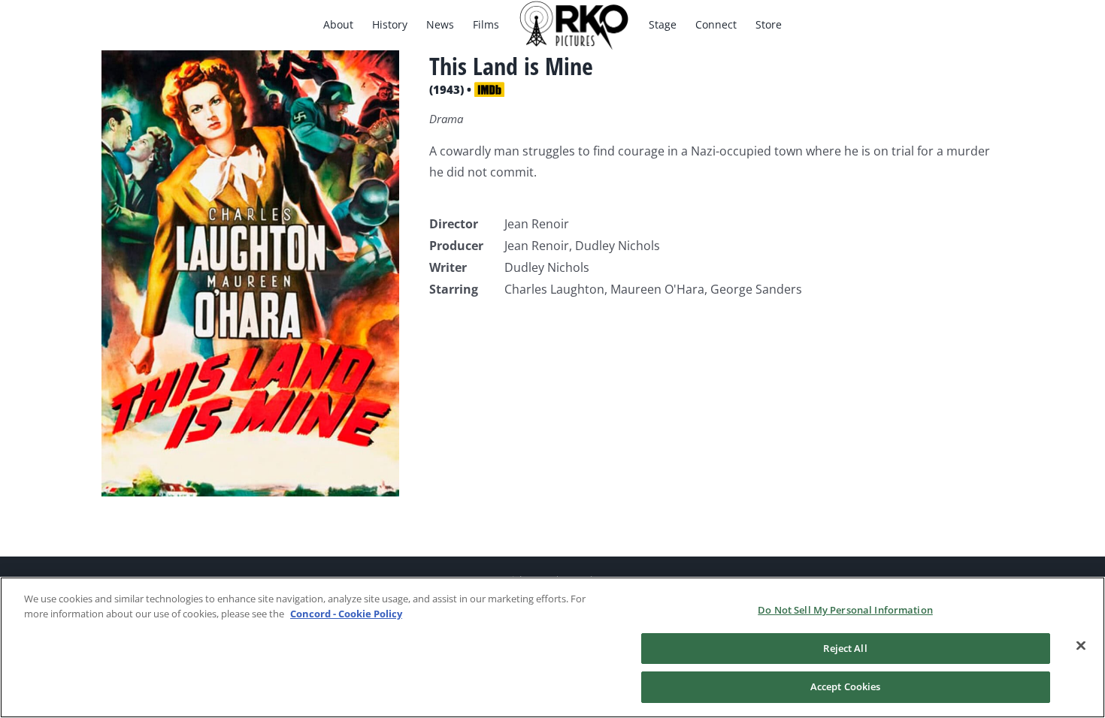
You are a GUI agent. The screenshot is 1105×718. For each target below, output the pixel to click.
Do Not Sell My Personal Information (845, 610)
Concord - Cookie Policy (346, 613)
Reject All (845, 648)
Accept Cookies (845, 686)
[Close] (1080, 645)
